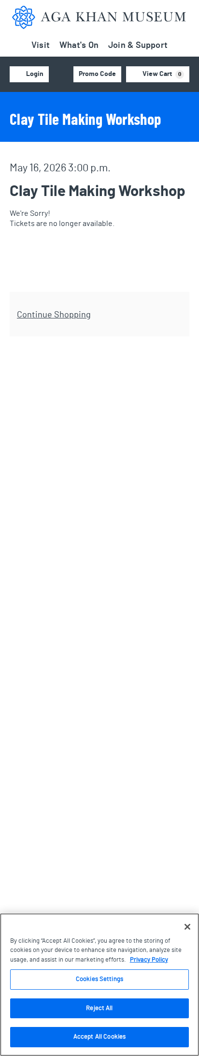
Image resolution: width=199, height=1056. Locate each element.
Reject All (99, 1008)
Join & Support (138, 45)
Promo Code (97, 74)
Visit (40, 45)
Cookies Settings (99, 979)
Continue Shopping (54, 315)
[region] (99, 984)
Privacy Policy (149, 960)
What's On (79, 45)
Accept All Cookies (99, 1037)
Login (34, 74)
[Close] (187, 926)
